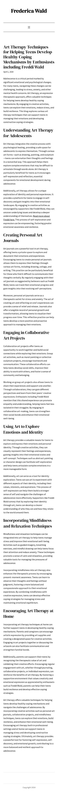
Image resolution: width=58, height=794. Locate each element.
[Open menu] (29, 27)
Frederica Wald (29, 10)
